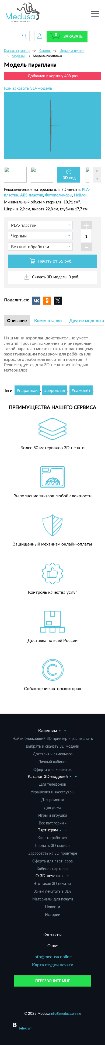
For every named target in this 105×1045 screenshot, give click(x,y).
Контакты (52, 934)
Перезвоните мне (52, 981)
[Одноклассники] (47, 301)
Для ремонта (52, 799)
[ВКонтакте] (36, 301)
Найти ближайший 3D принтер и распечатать (52, 738)
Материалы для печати (52, 899)
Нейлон (81, 195)
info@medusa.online (52, 956)
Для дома (52, 807)
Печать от (54, 260)
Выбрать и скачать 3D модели (52, 746)
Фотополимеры (58, 195)
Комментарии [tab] (48, 320)
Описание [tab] (17, 320)
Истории (52, 914)
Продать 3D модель (52, 845)
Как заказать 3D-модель (28, 87)
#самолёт (81, 390)
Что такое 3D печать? (52, 883)
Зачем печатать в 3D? (52, 891)
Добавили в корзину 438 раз (53, 76)
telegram (26, 1028)
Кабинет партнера (52, 868)
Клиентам (47, 730)
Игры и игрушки (52, 815)
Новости (52, 906)
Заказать (73, 36)
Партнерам (47, 829)
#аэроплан (54, 390)
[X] (58, 301)
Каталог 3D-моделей (48, 776)
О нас (52, 945)
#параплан (27, 390)
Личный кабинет (52, 761)
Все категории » (52, 823)
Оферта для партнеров (52, 861)
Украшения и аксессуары (52, 792)
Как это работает (52, 837)
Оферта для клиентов (52, 769)
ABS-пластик (31, 195)
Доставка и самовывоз (52, 754)
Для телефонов (52, 784)
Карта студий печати (52, 964)
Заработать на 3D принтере (52, 853)
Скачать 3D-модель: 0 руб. (55, 277)
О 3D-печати (48, 875)
